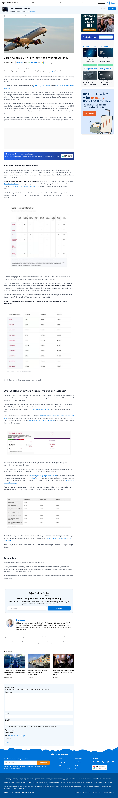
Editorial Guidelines (108, 792)
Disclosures (78, 792)
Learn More (32, 11)
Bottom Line (10, 558)
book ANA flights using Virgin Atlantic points (43, 476)
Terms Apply (5, 11)
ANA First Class (30, 478)
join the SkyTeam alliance (41, 86)
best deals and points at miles (40, 409)
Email (7, 720)
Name (7, 713)
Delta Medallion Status (11, 184)
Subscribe (43, 763)
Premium (78, 762)
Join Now (59, 608)
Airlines (26, 16)
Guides (77, 769)
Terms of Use (97, 792)
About (60, 758)
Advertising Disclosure (56, 72)
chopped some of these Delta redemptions (41, 421)
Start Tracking (89, 113)
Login (113, 3)
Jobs (76, 765)
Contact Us (78, 758)
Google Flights (63, 762)
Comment (9, 692)
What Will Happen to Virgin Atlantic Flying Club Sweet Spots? (35, 390)
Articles (11, 16)
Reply (7, 742)
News (18, 16)
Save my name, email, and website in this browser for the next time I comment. (32, 727)
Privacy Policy (87, 792)
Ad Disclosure (101, 3)
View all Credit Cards (106, 37)
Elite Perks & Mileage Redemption (21, 165)
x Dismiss (103, 8)
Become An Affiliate (64, 769)
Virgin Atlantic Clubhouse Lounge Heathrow (25, 186)
